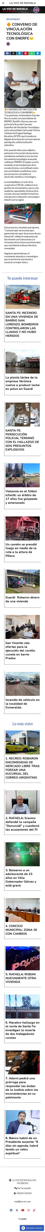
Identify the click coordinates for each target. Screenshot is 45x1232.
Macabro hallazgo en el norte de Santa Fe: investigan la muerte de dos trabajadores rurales (23, 1030)
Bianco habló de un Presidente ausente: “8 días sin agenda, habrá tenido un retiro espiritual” (22, 1145)
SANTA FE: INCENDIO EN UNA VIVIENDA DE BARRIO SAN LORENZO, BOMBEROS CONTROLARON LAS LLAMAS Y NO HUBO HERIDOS (22, 324)
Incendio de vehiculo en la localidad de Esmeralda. (23, 704)
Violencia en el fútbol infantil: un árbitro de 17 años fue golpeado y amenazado (21, 497)
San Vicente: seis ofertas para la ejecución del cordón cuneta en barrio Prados (20, 650)
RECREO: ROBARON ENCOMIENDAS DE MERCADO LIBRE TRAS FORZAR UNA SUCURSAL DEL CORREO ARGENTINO (23, 768)
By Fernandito (24, 1188)
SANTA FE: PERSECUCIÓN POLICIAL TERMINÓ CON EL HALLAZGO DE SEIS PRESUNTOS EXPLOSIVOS (22, 440)
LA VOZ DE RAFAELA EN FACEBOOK (24, 1182)
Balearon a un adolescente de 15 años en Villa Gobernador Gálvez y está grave (21, 878)
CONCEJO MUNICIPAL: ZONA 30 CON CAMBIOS (21, 930)
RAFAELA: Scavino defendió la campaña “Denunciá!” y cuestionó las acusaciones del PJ (22, 824)
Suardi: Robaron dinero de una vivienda (23, 599)
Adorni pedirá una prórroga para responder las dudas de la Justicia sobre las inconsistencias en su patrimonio (22, 1088)
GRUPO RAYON (24, 1193)
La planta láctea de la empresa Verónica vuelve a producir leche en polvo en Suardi (23, 383)
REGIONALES (13, 19)
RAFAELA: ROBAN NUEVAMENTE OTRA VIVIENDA (21, 978)
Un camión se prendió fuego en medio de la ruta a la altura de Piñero (21, 550)
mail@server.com (22, 1201)
